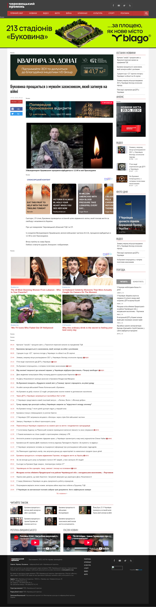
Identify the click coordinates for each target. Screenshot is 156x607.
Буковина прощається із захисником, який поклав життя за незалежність (67, 521)
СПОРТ (86, 568)
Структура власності (16, 588)
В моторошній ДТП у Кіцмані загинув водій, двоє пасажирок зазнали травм (129, 318)
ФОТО (86, 574)
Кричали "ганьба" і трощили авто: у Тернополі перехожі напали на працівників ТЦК (129, 60)
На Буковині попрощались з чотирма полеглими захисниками (129, 260)
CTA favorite (66, 325)
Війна (69, 13)
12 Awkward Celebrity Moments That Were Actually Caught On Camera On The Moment (87, 291)
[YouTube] (118, 5)
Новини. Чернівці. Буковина (19, 564)
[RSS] (129, 5)
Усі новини (61, 493)
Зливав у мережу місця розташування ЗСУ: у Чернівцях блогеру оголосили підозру (130, 82)
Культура (97, 13)
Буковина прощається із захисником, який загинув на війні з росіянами (129, 68)
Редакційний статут (16, 592)
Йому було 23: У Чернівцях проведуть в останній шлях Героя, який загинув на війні (102, 510)
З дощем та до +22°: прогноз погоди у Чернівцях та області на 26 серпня (130, 74)
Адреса (12, 579)
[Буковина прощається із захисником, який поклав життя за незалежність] (51, 521)
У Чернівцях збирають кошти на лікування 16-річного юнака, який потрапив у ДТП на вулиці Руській (128, 298)
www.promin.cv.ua (67, 570)
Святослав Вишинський (17, 596)
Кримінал (82, 13)
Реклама (125, 13)
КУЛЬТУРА (87, 565)
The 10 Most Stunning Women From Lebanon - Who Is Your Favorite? (36, 291)
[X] (124, 5)
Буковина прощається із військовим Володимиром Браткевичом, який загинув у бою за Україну (67, 512)
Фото (57, 13)
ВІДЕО (86, 571)
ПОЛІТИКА (87, 559)
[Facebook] (113, 5)
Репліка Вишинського (23, 530)
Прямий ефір (16, 13)
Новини (33, 13)
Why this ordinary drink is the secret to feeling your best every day (87, 329)
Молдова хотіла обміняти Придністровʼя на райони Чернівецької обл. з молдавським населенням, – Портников (130, 309)
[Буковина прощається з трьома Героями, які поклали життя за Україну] (16, 521)
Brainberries (15, 287)
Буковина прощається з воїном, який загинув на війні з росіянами (32, 510)
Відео (46, 13)
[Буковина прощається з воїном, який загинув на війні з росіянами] (16, 510)
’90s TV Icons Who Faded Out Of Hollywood (32, 328)
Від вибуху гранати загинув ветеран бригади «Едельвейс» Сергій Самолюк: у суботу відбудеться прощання (130, 328)
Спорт (111, 13)
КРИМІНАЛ (87, 562)
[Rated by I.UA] (117, 569)
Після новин (70, 530)
